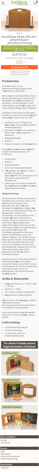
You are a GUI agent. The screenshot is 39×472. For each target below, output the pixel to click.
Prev (2, 18)
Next (36, 18)
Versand (30, 58)
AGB (2, 451)
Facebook (5, 468)
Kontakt (4, 440)
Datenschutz (6, 454)
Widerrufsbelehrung (9, 459)
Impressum (5, 442)
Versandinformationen (10, 456)
